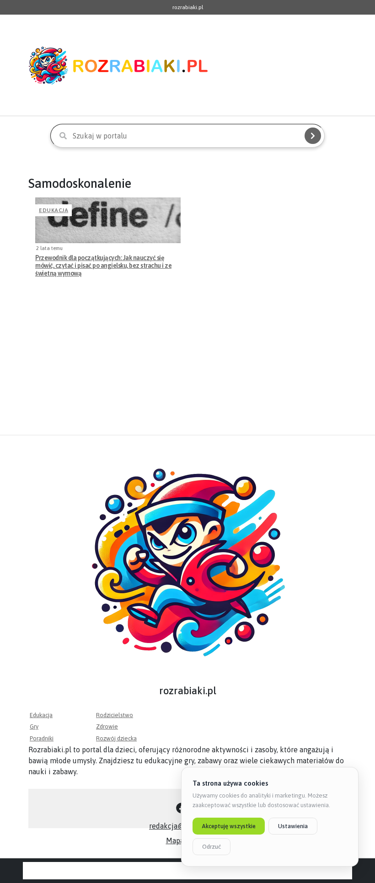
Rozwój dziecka (116, 738)
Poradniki (42, 738)
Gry (34, 726)
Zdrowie (107, 726)
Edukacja (53, 210)
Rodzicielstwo (114, 715)
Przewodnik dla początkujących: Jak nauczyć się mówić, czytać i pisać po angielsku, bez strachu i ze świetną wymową (103, 265)
